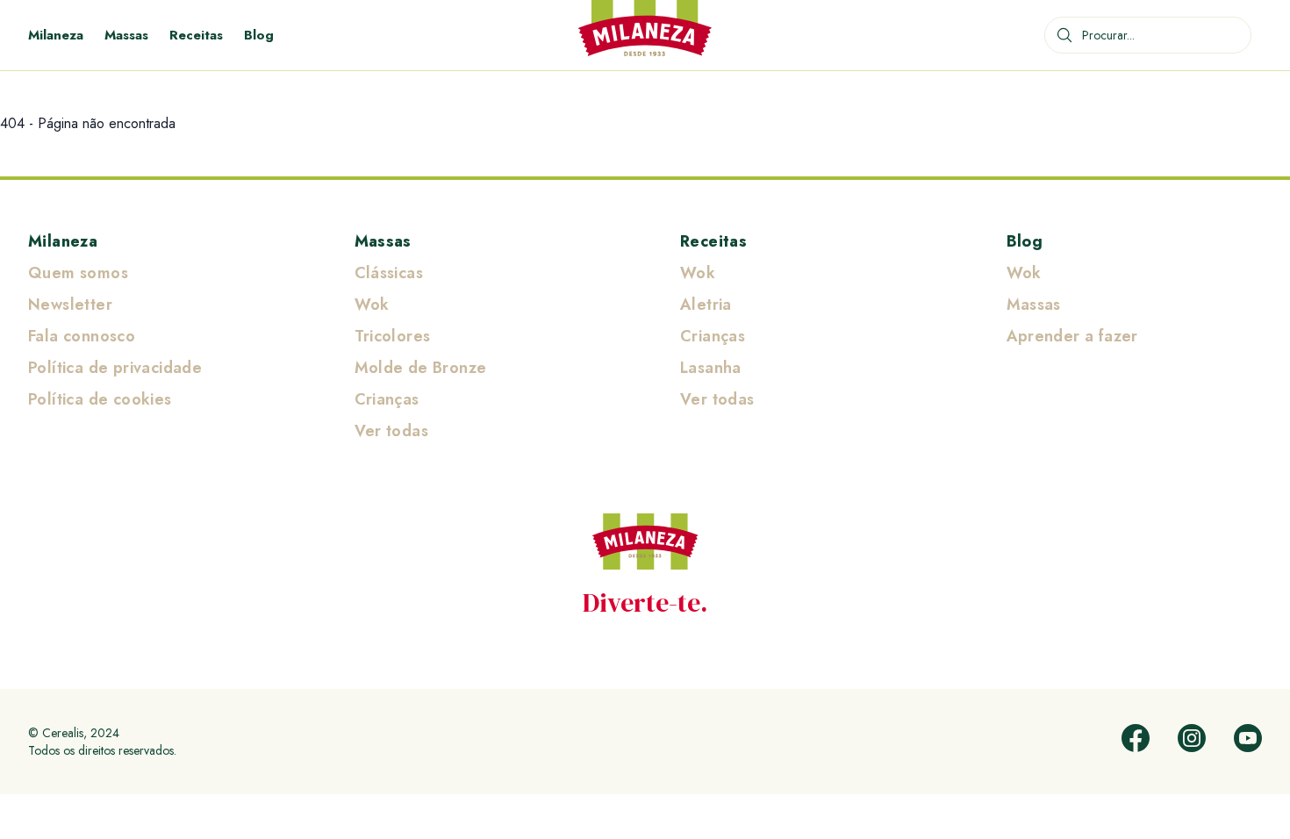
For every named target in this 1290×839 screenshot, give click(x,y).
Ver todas (392, 431)
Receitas (196, 35)
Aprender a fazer (1072, 336)
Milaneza (55, 35)
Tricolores (393, 336)
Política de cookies (100, 399)
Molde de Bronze (421, 367)
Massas (126, 35)
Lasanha (711, 367)
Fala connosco (81, 336)
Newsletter (70, 304)
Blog (259, 35)
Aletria (706, 304)
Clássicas (389, 273)
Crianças (387, 399)
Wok (372, 304)
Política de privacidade (115, 367)
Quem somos (78, 273)
